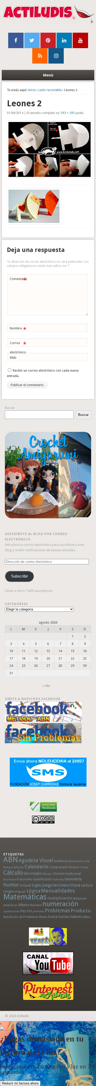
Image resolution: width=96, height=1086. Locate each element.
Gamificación (42, 879)
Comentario (18, 280)
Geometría (73, 879)
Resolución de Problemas (20, 917)
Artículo (19, 867)
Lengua (8, 891)
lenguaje (20, 891)
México (23, 905)
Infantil (25, 885)
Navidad (36, 905)
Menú (48, 75)
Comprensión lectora (64, 867)
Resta (43, 917)
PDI (29, 911)
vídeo (86, 917)
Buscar (10, 408)
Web (13, 358)
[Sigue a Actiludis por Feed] (40, 56)
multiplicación (59, 898)
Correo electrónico (18, 347)
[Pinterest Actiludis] (48, 990)
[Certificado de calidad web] (43, 812)
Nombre (18, 329)
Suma (53, 916)
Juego (47, 885)
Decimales (32, 873)
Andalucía (61, 861)
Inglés (36, 885)
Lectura (86, 885)
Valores (75, 917)
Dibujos (47, 873)
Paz (23, 911)
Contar (84, 867)
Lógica (33, 891)
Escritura (9, 879)
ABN (10, 859)
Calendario (36, 866)
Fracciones (24, 879)
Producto (81, 910)
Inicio (32, 90)
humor (11, 885)
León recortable (50, 90)
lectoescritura (67, 885)
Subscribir (19, 576)
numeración (60, 904)
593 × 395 (68, 113)
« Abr (46, 686)
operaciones (11, 911)
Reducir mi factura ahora (20, 1083)
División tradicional (67, 873)
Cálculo (13, 872)
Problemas (57, 910)
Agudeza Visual (36, 860)
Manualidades (58, 891)
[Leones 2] (48, 149)
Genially (58, 879)
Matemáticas (25, 896)
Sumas (63, 917)
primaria (38, 911)
